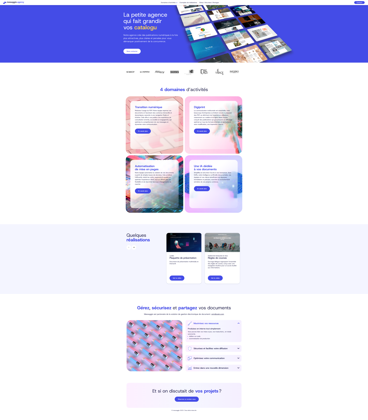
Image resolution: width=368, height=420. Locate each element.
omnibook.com (217, 314)
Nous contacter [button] (132, 51)
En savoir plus (143, 131)
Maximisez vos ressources (206, 323)
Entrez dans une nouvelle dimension (211, 368)
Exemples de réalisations (188, 3)
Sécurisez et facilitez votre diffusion (211, 348)
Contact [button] (359, 3)
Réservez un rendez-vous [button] (187, 399)
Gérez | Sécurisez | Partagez (209, 3)
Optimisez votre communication (209, 358)
